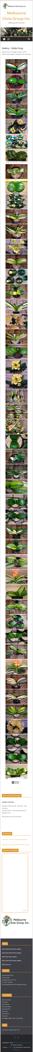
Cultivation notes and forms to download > (15, 839)
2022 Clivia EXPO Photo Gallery (11, 960)
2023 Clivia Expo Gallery (9, 957)
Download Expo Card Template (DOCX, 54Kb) (15, 845)
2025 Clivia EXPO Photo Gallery (11, 949)
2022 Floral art (6, 964)
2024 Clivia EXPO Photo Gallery (11, 953)
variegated (10, 1030)
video (15, 1030)
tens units (24, 910)
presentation (5, 1030)
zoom (18, 1030)
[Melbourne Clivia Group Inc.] (4, 39)
